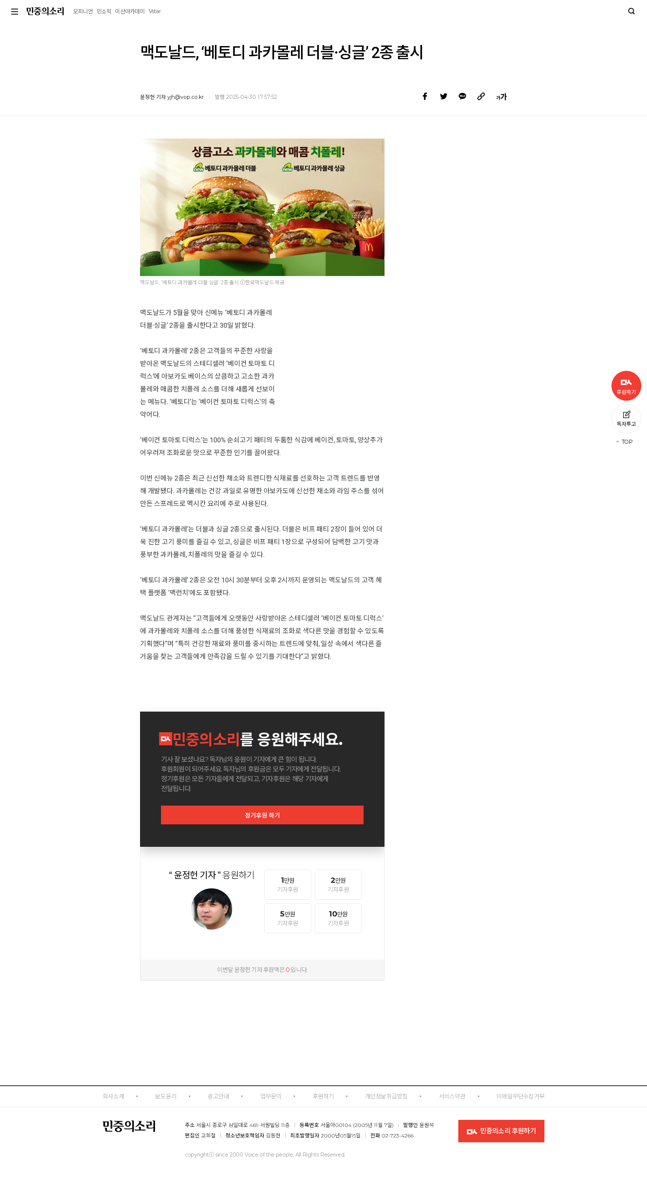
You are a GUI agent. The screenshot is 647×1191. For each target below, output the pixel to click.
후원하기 (323, 1096)
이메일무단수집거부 (520, 1096)
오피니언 (83, 11)
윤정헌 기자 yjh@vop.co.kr (172, 97)
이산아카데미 (130, 11)
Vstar (155, 11)
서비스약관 (452, 1096)
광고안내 (218, 1096)
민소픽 (104, 11)
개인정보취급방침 (386, 1096)
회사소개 (113, 1096)
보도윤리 (165, 1096)
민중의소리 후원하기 (507, 1131)
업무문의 (271, 1096)
